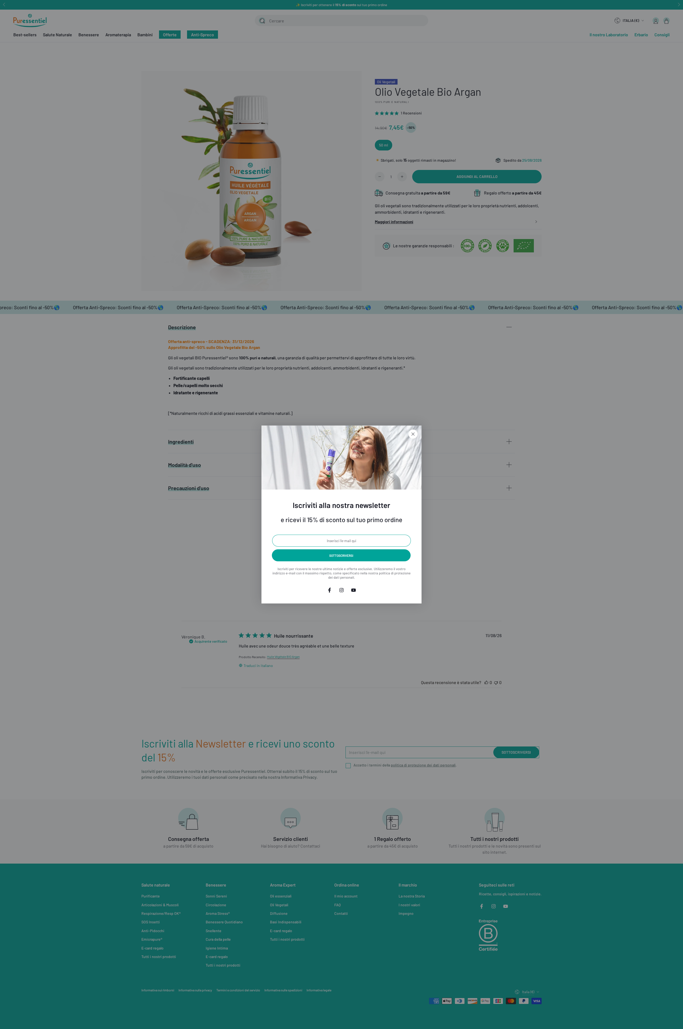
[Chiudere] (413, 434)
